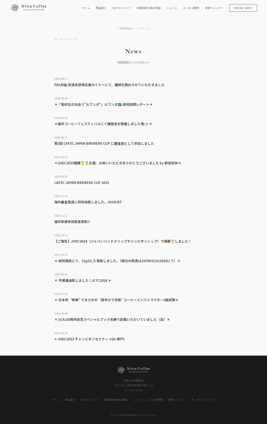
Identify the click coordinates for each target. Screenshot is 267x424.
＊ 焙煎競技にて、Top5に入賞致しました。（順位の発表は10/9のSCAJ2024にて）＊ (117, 260)
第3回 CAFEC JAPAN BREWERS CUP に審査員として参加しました (104, 143)
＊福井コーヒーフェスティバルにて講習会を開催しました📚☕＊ (103, 123)
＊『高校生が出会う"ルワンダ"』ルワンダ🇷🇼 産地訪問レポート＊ (103, 104)
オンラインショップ (203, 399)
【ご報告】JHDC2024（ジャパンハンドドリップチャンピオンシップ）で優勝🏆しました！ (122, 241)
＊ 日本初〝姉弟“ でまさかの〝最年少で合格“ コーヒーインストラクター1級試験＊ (116, 299)
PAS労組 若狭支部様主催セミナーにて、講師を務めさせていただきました (109, 84)
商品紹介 (101, 8)
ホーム (86, 8)
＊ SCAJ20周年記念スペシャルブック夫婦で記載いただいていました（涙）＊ (112, 319)
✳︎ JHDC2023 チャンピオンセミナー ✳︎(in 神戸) (89, 338)
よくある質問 (191, 8)
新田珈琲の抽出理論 (149, 8)
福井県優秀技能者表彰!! (72, 221)
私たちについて (121, 8)
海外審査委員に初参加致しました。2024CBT (88, 201)
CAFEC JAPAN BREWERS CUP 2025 (81, 182)
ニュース (172, 8)
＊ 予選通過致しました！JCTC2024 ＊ (82, 280)
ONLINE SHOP (243, 8)
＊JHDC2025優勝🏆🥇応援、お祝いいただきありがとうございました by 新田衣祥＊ (117, 162)
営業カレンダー (214, 8)
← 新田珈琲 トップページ (133, 28)
